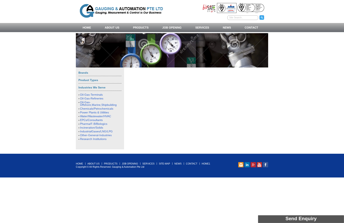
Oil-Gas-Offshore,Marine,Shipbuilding (98, 103)
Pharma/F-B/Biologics (93, 123)
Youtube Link (259, 164)
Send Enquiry (301, 218)
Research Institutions (93, 139)
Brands (83, 72)
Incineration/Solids (91, 127)
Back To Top (172, 151)
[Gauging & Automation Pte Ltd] (121, 10)
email (240, 164)
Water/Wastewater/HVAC (95, 116)
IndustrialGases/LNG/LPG (96, 131)
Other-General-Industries (96, 135)
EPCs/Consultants (91, 120)
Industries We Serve (92, 87)
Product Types (88, 80)
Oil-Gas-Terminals (91, 94)
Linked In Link (247, 164)
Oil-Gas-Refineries (91, 98)
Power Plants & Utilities (94, 112)
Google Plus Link (253, 164)
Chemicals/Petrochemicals (96, 108)
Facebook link (265, 164)
